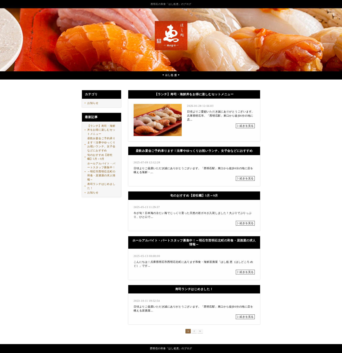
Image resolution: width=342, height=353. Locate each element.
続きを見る (247, 125)
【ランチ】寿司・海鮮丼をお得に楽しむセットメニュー (101, 129)
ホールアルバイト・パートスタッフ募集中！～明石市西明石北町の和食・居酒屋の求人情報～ (101, 171)
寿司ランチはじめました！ (101, 186)
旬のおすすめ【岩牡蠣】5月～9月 (100, 157)
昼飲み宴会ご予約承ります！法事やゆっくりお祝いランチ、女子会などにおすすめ (101, 144)
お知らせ (93, 103)
